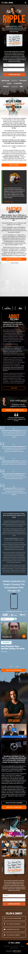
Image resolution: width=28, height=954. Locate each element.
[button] (25, 2)
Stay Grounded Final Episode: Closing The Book (12, 647)
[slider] (12, 737)
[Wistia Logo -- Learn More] (22, 737)
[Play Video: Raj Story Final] (14, 729)
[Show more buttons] (25, 737)
